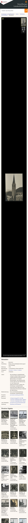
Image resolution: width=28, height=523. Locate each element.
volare (17, 14)
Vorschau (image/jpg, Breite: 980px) (18, 401)
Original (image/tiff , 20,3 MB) (17, 398)
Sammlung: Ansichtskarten (15, 404)
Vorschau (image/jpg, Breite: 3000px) (18, 399)
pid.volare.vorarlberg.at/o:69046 (17, 395)
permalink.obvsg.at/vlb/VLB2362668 (17, 402)
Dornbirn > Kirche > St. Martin (15, 370)
